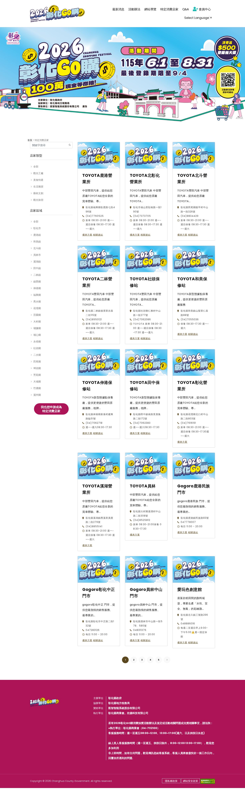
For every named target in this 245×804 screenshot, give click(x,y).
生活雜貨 (38, 186)
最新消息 (118, 9)
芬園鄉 (37, 315)
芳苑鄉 (37, 375)
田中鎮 (37, 268)
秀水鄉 (37, 301)
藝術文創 (38, 193)
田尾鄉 (37, 361)
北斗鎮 (37, 248)
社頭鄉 (37, 348)
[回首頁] (57, 13)
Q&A (185, 9)
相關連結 (98, 234)
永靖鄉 (37, 341)
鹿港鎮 (37, 235)
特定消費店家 (169, 9)
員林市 (37, 255)
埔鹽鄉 (37, 328)
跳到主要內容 (10, 4)
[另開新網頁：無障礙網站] (207, 781)
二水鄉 (37, 355)
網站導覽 (150, 9)
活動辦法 (134, 9)
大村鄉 (37, 321)
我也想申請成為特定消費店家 (51, 409)
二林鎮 (37, 275)
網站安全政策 (190, 781)
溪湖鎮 (37, 261)
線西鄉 (37, 281)
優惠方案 (87, 234)
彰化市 (37, 228)
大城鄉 (37, 381)
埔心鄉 (37, 335)
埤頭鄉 (37, 368)
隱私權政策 (171, 781)
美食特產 (38, 180)
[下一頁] (167, 659)
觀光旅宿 (38, 200)
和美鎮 (37, 241)
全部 (35, 166)
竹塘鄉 (37, 388)
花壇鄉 (37, 308)
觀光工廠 (38, 173)
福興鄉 (37, 295)
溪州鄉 (37, 395)
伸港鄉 (37, 288)
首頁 (30, 140)
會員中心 (205, 9)
